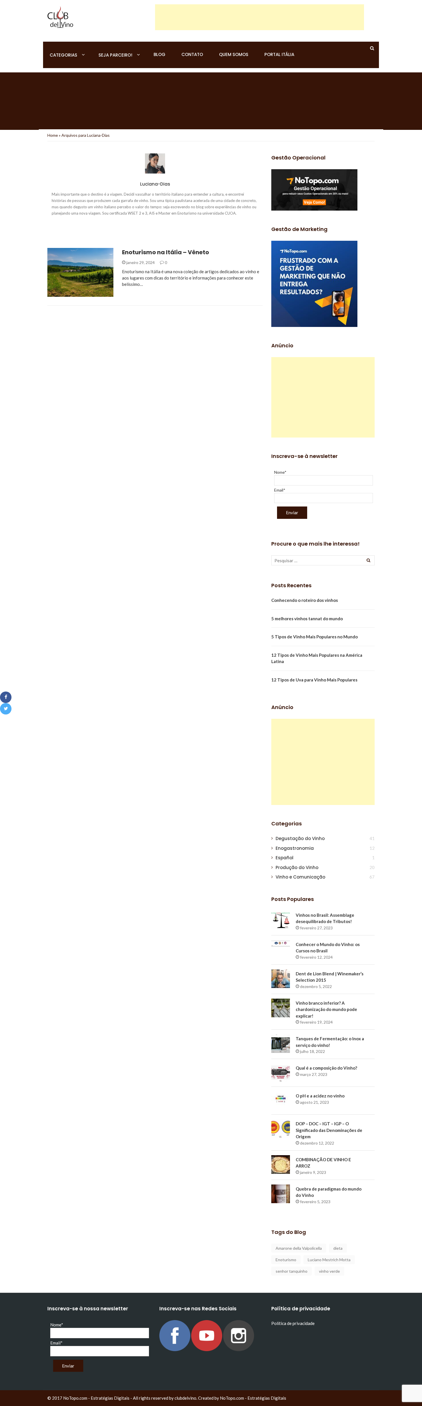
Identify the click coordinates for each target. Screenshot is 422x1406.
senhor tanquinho (291, 1271)
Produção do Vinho (297, 867)
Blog (159, 54)
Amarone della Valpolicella (299, 1248)
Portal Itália (279, 54)
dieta (337, 1248)
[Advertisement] (259, 17)
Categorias (63, 55)
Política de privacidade (293, 1323)
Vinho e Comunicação (300, 877)
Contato (192, 54)
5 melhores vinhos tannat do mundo (307, 618)
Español (284, 858)
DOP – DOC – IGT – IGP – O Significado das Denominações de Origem (329, 1130)
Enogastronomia (73, 293)
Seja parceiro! (115, 55)
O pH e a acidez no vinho (320, 1095)
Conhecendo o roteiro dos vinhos (304, 600)
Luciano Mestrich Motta (329, 1259)
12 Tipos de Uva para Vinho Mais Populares (314, 679)
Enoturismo (286, 1259)
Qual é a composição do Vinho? (326, 1067)
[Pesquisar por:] (323, 560)
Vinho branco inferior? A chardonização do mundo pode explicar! (326, 1009)
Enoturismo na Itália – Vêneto (165, 252)
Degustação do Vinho (300, 838)
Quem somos (233, 54)
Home (52, 135)
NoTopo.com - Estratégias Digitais (253, 1398)
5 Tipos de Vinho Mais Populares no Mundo (314, 636)
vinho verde (329, 1271)
